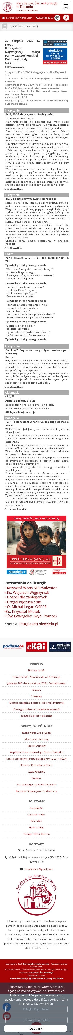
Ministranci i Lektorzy (36, 739)
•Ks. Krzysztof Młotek (22, 611)
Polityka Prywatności (36, 1009)
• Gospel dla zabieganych (25, 597)
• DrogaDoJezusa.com (22, 601)
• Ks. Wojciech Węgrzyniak (26, 592)
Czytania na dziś (24, 26)
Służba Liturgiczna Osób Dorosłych (36, 784)
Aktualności (36, 808)
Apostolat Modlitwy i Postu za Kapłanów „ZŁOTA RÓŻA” (36, 758)
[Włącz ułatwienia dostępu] (68, 17)
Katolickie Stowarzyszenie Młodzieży (36, 791)
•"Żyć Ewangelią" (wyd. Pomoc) (30, 616)
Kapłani (36, 690)
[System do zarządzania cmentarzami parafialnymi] (54, 647)
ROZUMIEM (35, 1028)
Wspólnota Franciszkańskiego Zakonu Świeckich (36, 752)
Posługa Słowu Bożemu (37, 834)
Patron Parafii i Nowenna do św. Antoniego (36, 677)
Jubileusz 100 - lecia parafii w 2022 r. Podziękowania (36, 683)
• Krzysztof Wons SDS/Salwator (30, 587)
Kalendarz (36, 821)
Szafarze (37, 778)
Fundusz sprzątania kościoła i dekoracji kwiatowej (36, 703)
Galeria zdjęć (36, 827)
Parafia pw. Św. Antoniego (36, 6)
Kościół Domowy (36, 745)
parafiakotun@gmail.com (18, 17)
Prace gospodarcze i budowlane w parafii (36, 709)
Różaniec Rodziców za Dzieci (36, 765)
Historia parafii (36, 670)
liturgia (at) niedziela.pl (38, 623)
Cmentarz (36, 696)
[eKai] (31, 647)
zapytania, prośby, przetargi (36, 715)
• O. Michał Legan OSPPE (25, 606)
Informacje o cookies (36, 1020)
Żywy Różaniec (36, 771)
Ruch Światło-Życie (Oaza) (36, 732)
